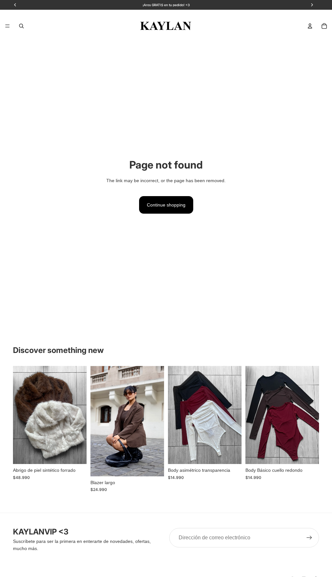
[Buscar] (21, 26)
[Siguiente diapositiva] (79, 415)
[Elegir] (76, 454)
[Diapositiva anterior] (20, 415)
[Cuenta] (310, 26)
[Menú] (7, 26)
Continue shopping (166, 204)
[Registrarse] (309, 538)
